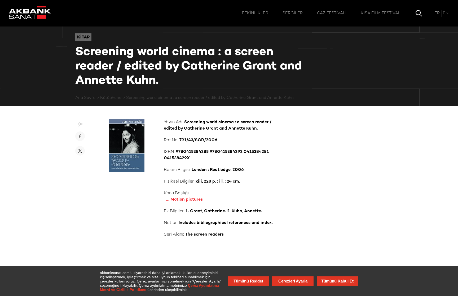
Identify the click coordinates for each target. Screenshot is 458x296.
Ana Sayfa (85, 98)
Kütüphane (110, 98)
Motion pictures (186, 199)
